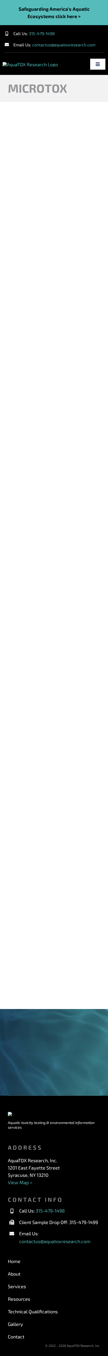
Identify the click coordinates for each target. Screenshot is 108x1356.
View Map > (20, 1182)
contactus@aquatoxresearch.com (63, 44)
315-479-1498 (42, 33)
